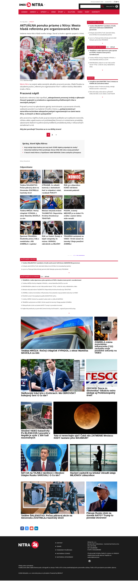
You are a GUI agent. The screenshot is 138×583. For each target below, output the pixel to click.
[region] (45, 4)
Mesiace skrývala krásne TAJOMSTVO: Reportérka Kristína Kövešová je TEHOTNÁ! (46, 289)
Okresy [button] (33, 12)
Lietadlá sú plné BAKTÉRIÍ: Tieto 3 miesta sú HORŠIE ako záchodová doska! (103, 82)
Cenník (58, 546)
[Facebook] (22, 528)
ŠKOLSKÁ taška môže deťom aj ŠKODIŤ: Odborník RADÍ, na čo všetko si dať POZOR (102, 93)
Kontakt (59, 543)
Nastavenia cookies (63, 553)
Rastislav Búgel (28, 80)
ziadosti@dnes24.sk (93, 557)
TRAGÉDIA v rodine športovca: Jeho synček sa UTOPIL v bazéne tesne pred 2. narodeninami (103, 52)
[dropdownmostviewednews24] (102, 70)
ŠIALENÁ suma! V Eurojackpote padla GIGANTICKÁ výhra (39, 296)
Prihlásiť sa (110, 6)
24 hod (112, 47)
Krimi (53, 12)
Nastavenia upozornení (64, 557)
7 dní (107, 47)
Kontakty (96, 12)
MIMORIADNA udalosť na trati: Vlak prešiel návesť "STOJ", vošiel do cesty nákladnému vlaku (102, 64)
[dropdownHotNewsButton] (102, 97)
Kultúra (71, 12)
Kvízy (87, 12)
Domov (24, 12)
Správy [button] (44, 12)
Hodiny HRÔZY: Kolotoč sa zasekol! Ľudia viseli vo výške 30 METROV (42, 299)
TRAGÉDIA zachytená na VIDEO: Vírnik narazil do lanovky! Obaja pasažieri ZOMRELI (47, 302)
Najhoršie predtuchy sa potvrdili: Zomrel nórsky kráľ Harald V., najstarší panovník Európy (49, 308)
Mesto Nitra (24, 84)
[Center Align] (102, 6)
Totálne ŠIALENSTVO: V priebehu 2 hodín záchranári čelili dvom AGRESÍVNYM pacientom (102, 28)
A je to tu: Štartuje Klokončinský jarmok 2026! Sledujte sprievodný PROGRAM (102, 39)
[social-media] (89, 561)
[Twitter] (27, 528)
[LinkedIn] (36, 528)
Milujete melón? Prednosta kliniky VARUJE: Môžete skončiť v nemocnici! (102, 87)
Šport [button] (61, 12)
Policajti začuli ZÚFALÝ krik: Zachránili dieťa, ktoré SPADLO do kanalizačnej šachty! (102, 34)
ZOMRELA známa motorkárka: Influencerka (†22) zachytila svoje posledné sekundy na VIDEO (50, 293)
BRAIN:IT (60, 573)
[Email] (31, 528)
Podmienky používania (64, 550)
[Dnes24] (38, 4)
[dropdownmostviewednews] (102, 43)
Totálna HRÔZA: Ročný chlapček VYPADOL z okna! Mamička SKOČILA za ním (102, 58)
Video (80, 12)
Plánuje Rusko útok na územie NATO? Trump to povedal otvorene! (42, 305)
